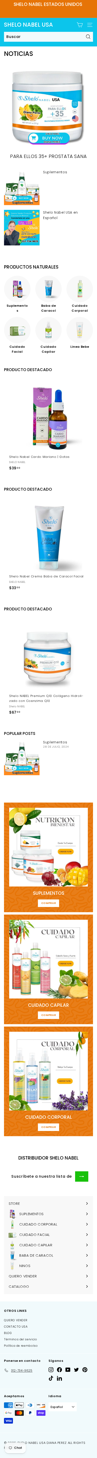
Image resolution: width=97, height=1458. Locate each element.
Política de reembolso (21, 1346)
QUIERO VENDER (15, 1320)
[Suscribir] (81, 1176)
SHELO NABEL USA (28, 24)
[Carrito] (79, 25)
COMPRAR (48, 903)
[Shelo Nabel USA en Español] (22, 227)
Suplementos (55, 172)
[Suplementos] (22, 187)
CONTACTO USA (16, 1327)
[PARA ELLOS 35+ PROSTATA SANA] (48, 108)
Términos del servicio (20, 1339)
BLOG (8, 1333)
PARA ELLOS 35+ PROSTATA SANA (48, 156)
